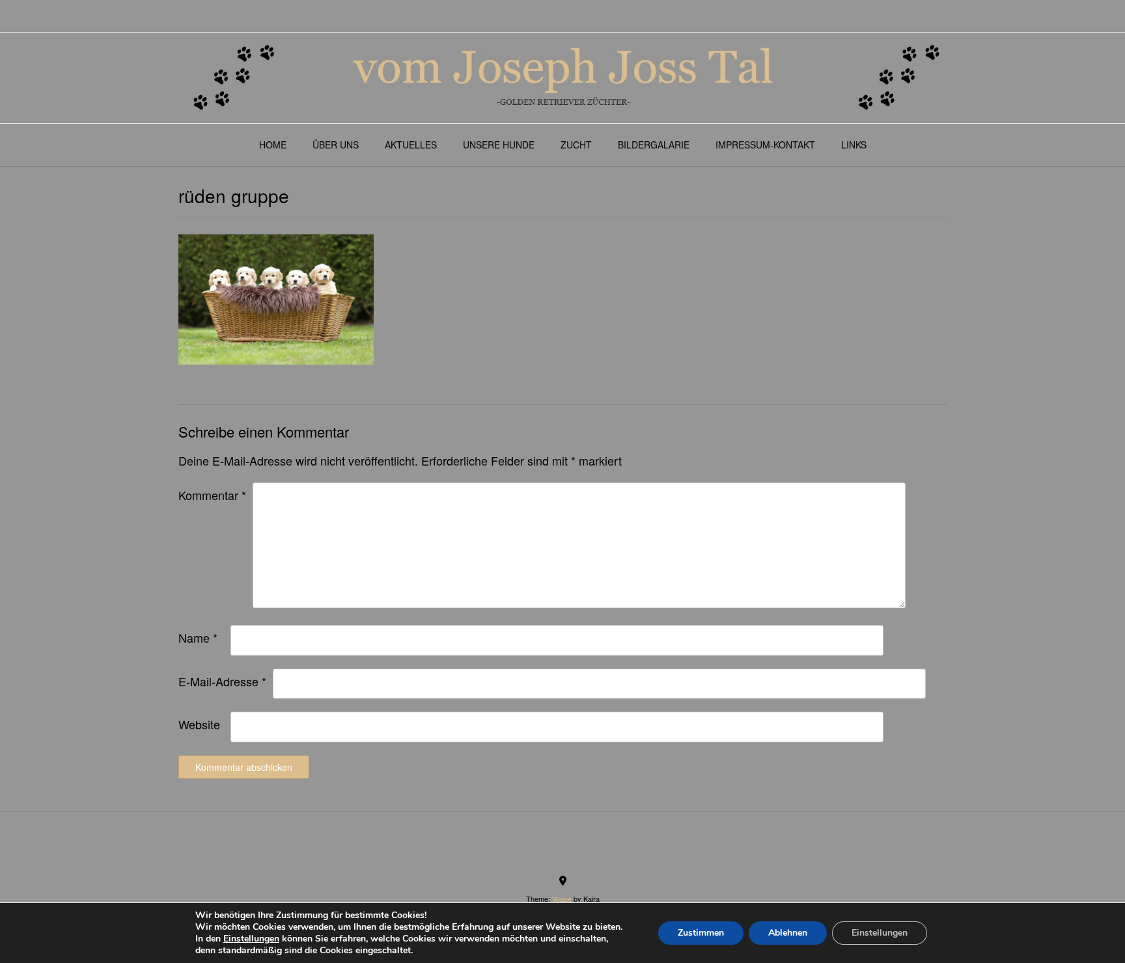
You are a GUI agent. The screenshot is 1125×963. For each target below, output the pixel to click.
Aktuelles (411, 144)
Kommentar (212, 494)
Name (197, 637)
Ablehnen (787, 933)
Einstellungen (251, 939)
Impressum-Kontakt (765, 144)
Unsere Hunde (499, 144)
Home (272, 144)
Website (199, 724)
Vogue (562, 898)
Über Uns (335, 144)
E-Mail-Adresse (222, 681)
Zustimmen (701, 933)
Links (854, 144)
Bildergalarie (653, 144)
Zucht (576, 144)
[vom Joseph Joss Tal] (562, 78)
